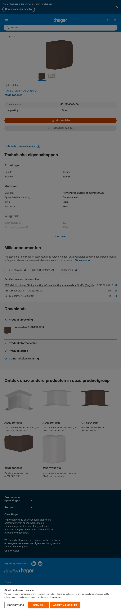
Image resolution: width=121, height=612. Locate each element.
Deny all (38, 605)
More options (15, 605)
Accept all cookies (65, 605)
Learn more (55, 597)
